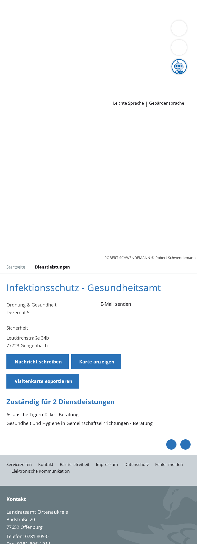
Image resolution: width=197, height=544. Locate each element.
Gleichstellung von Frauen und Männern (47, 49)
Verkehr (87, 10)
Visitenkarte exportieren (43, 381)
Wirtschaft (63, 16)
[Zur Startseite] (35, 140)
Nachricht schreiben (38, 362)
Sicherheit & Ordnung (27, 16)
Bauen (11, 10)
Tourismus (80, 43)
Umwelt (109, 16)
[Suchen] (179, 47)
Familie (104, 10)
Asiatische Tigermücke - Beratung (42, 414)
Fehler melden (169, 464)
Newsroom (12, 89)
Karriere (8, 69)
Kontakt (45, 464)
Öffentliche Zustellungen (73, 95)
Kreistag (8, 56)
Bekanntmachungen (115, 43)
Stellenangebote (21, 76)
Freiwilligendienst (159, 76)
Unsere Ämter (15, 23)
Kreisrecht (79, 63)
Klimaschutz (55, 43)
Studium (106, 76)
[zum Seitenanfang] (185, 444)
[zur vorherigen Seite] (171, 444)
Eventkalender (55, 76)
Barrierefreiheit (75, 464)
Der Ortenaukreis (22, 36)
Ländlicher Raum (22, 43)
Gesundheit (87, 16)
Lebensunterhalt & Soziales (48, 10)
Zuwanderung (148, 36)
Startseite (15, 267)
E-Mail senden (116, 304)
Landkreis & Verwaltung (25, 30)
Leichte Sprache (128, 103)
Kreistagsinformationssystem (35, 63)
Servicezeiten (19, 464)
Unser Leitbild (19, 82)
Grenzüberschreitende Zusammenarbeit (135, 49)
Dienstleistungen (18, 3)
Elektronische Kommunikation (41, 471)
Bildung (123, 36)
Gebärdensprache (166, 103)
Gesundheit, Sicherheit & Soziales (78, 36)
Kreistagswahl (106, 63)
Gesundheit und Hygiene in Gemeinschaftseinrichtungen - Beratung (79, 423)
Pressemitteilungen (25, 95)
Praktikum (128, 76)
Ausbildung (84, 76)
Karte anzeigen (96, 362)
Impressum (107, 464)
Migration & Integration (139, 10)
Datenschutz (136, 464)
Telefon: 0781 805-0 (27, 536)
